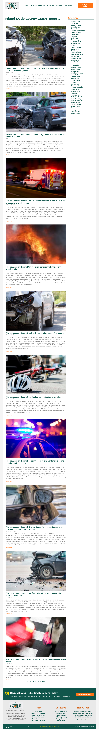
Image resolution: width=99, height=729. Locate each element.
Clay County (74, 36)
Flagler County (75, 43)
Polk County (74, 93)
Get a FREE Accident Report (83, 717)
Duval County (75, 40)
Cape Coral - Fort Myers (38, 720)
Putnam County (75, 95)
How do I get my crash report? (83, 711)
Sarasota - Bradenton (38, 719)
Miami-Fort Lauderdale (78, 75)
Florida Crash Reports (83, 720)
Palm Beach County (77, 87)
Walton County (75, 113)
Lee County (74, 64)
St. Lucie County (76, 104)
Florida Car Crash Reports (38, 5)
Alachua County (75, 21)
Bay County (74, 23)
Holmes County (75, 56)
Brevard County (75, 27)
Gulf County (74, 51)
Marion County (75, 69)
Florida (73, 45)
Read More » (9, 88)
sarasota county (76, 99)
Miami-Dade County (77, 73)
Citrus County (75, 34)
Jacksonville (75, 60)
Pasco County (75, 89)
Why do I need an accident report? (83, 713)
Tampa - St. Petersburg (38, 715)
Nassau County (75, 78)
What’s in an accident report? (83, 715)
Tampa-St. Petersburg (77, 108)
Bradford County (76, 25)
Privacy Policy (43, 726)
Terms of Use (50, 726)
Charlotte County (76, 32)
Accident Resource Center (54, 5)
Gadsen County (75, 49)
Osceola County (76, 84)
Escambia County (76, 41)
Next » (44, 681)
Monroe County (75, 76)
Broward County (76, 29)
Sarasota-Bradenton (77, 100)
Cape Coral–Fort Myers (78, 30)
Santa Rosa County (76, 97)
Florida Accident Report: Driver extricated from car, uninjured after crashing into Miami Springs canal (34, 528)
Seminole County (76, 102)
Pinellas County (75, 91)
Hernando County (76, 52)
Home (27, 5)
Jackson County (76, 58)
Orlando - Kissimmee (38, 717)
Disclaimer (56, 726)
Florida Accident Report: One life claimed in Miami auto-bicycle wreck (35, 397)
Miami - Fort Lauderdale (38, 713)
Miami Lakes (75, 71)
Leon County (75, 65)
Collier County (75, 38)
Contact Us (68, 5)
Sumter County (75, 106)
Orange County (75, 80)
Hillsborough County (77, 54)
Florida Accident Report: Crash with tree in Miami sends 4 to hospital (35, 333)
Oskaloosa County (76, 86)
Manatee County (76, 67)
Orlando (73, 82)
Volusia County (75, 111)
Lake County (74, 62)
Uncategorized (75, 110)
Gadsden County (76, 47)
